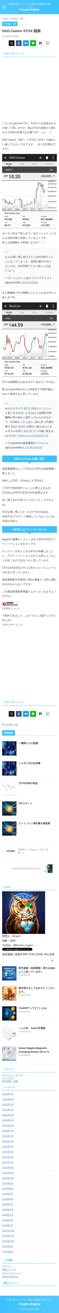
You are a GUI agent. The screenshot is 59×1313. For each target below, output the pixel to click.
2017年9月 (7, 1246)
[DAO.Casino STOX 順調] (26, 43)
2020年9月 (8, 1167)
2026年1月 (7, 1094)
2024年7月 (8, 1109)
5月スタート (25, 803)
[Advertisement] (29, 87)
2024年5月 (8, 1120)
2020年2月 (8, 1178)
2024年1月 (7, 1130)
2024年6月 (8, 1115)
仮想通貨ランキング (11, 608)
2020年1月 (7, 1183)
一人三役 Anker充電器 (32, 1028)
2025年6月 (8, 1099)
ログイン (6, 1266)
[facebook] (19, 43)
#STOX (28, 431)
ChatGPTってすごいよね (33, 1008)
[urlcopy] (47, 43)
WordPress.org (10, 1276)
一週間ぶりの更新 (28, 743)
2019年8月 (7, 1188)
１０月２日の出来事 (30, 763)
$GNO (21, 426)
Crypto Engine (30, 9)
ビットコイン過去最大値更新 (34, 823)
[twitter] (11, 43)
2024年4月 (8, 1125)
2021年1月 (7, 1162)
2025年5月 (8, 1104)
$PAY (21, 412)
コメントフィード (11, 1273)
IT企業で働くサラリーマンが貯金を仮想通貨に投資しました (29, 1300)
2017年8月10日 (33, 447)
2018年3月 (7, 1214)
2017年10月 (8, 1241)
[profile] (23, 932)
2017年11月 (8, 1235)
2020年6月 (8, 1172)
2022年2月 (8, 1141)
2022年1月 (7, 1146)
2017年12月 (8, 1230)
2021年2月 (7, 1157)
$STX (27, 408)
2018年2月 (7, 1220)
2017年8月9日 (29, 282)
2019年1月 (7, 1193)
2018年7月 (7, 1204)
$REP (14, 426)
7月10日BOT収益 (28, 783)
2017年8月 (7, 1251)
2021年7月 (7, 1151)
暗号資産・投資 (11, 724)
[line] (33, 43)
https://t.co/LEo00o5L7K (34, 435)
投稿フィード (9, 1269)
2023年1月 (7, 1136)
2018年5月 (7, 1209)
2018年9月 (7, 1199)
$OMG (32, 412)
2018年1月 (7, 1225)
